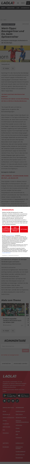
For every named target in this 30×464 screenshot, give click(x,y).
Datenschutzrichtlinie (14, 255)
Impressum (4, 255)
